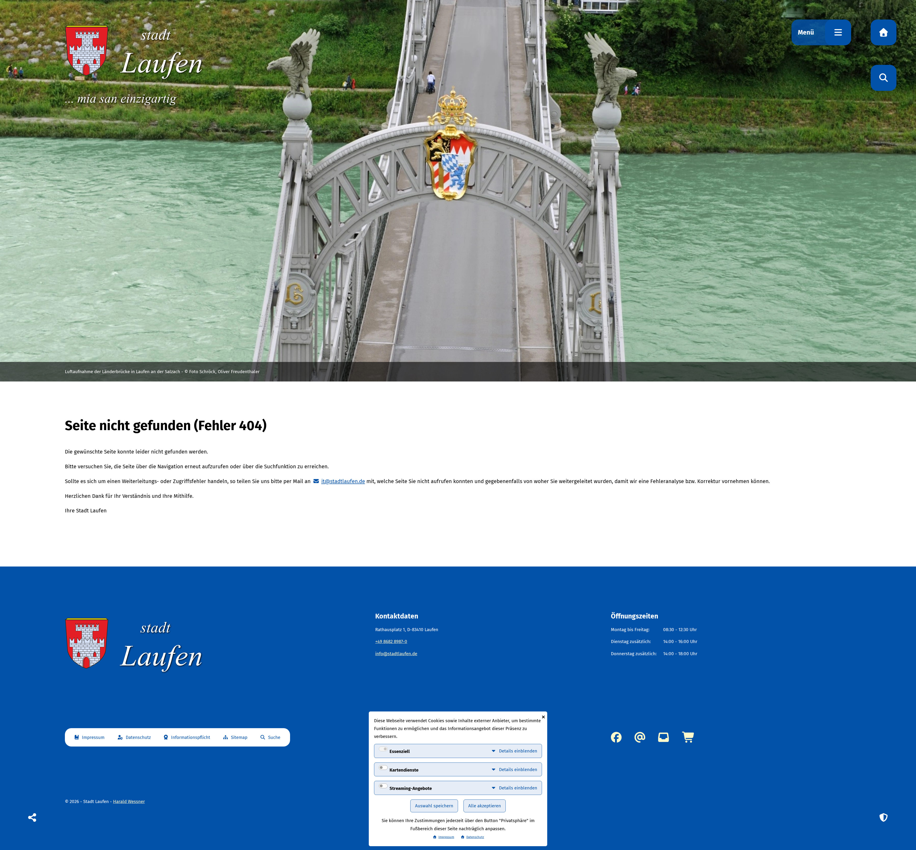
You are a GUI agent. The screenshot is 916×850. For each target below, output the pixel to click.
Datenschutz (138, 737)
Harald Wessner (129, 801)
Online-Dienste (688, 737)
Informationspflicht (190, 737)
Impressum (93, 737)
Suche (274, 737)
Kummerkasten (663, 737)
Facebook (616, 737)
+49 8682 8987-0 (391, 641)
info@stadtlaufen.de (396, 653)
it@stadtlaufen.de (343, 481)
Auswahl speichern (434, 806)
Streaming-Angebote (411, 788)
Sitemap (239, 737)
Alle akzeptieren (484, 806)
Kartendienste (404, 770)
